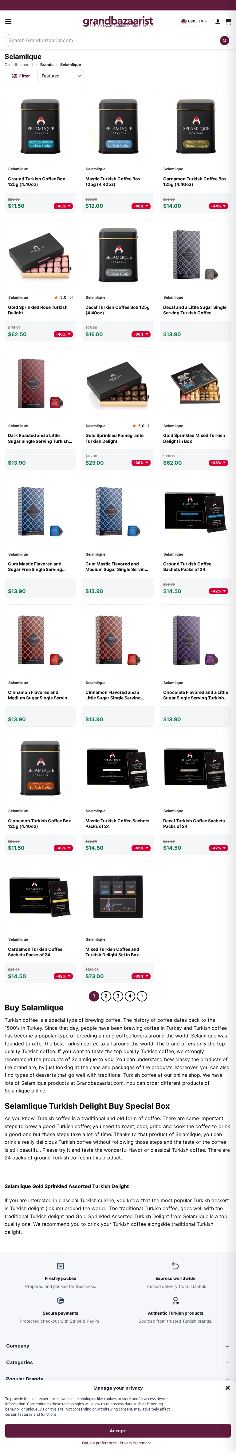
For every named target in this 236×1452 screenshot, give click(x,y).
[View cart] (228, 21)
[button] (228, 1388)
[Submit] (224, 40)
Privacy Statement (135, 1443)
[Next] (142, 996)
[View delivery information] (118, 5)
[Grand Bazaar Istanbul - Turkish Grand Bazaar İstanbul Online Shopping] (118, 21)
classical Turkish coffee (178, 1150)
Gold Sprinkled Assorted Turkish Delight (122, 1216)
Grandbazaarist (19, 64)
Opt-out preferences (99, 1443)
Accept (118, 1430)
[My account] (218, 21)
